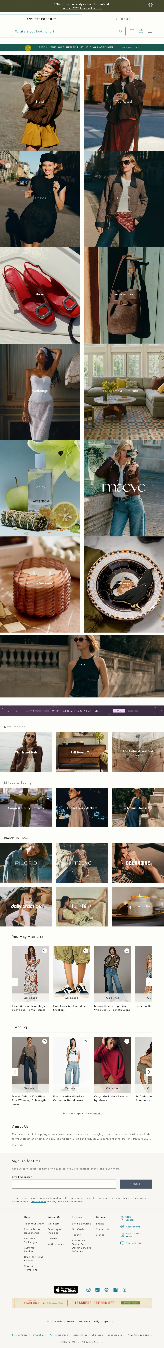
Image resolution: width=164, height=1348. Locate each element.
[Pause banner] (150, 5)
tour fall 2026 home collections (82, 8)
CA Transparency (59, 1335)
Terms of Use (39, 1335)
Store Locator (129, 1218)
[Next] (148, 981)
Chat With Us (133, 1243)
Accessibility (80, 1335)
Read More (19, 1145)
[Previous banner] (23, 6)
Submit (136, 1184)
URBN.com (98, 1335)
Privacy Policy (38, 1201)
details (97, 1113)
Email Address (21, 1177)
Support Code (116, 1335)
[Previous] (15, 981)
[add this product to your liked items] (44, 950)
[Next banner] (140, 6)
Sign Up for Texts (133, 1235)
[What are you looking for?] (120, 31)
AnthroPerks (133, 1226)
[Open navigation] (149, 31)
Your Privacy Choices (140, 1335)
